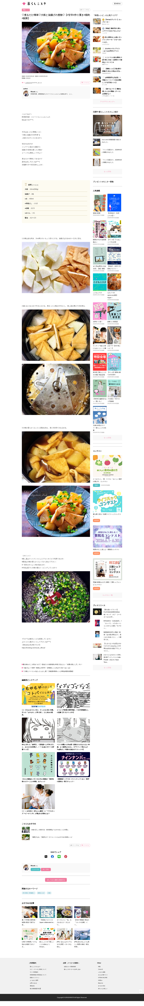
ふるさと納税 (101, 972)
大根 (49, 893)
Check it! (100, 969)
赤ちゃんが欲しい (103, 988)
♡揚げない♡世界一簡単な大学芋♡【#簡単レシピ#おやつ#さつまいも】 (47, 668)
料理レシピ (26, 10)
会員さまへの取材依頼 (70, 966)
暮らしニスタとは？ (35, 966)
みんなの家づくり (103, 975)
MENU (118, 3)
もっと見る (107, 171)
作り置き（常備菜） (28, 893)
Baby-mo (100, 983)
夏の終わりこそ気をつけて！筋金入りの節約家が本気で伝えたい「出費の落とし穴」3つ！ (52, 664)
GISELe (100, 980)
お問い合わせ (33, 983)
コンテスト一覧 (107, 595)
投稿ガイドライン (34, 977)
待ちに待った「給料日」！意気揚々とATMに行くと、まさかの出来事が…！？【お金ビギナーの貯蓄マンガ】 (38, 747)
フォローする (35, 869)
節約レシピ (41, 893)
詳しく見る (46, 869)
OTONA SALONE (102, 977)
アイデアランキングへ (107, 101)
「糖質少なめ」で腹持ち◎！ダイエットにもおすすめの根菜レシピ (51, 837)
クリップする (85, 10)
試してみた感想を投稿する (56, 880)
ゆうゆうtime (101, 986)
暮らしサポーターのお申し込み (72, 969)
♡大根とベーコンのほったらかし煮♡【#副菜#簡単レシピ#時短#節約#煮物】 (48, 671)
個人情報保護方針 (35, 988)
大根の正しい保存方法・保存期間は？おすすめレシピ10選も (49, 830)
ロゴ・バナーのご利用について (38, 969)
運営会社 (32, 986)
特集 (99, 966)
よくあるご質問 (34, 980)
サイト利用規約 (34, 972)
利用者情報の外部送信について (38, 975)
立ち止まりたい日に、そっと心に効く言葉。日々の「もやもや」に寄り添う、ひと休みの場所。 (38, 712)
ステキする (86, 82)
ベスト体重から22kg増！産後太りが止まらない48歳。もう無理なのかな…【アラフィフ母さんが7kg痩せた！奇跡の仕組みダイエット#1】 (73, 747)
